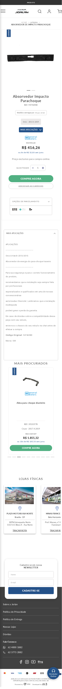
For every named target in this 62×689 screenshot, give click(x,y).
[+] (42, 168)
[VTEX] (26, 684)
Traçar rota (20, 530)
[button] (3, 11)
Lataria (34, 22)
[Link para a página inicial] (24, 23)
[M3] (44, 684)
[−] (32, 168)
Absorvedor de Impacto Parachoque (31, 25)
